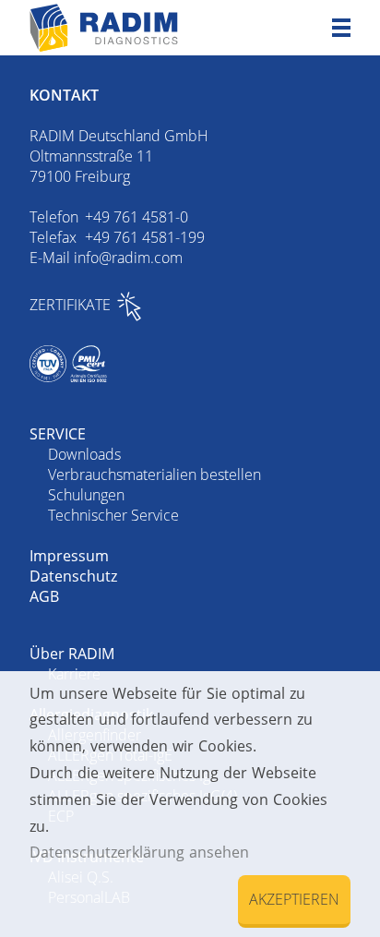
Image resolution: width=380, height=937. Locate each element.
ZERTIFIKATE (70, 304)
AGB (44, 596)
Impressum (69, 556)
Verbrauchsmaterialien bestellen (154, 474)
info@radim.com (128, 257)
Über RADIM (72, 653)
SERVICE (58, 434)
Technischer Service (113, 515)
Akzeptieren (294, 899)
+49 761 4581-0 (136, 217)
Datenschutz (73, 576)
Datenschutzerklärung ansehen (139, 852)
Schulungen (86, 495)
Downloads (84, 454)
